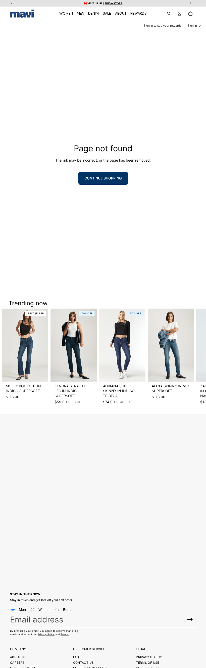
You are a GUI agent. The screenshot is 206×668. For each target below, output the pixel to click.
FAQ (76, 657)
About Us (18, 657)
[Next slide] (191, 358)
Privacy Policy (46, 634)
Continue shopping (103, 178)
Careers (17, 662)
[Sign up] (190, 619)
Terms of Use (147, 662)
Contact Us (83, 662)
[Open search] (168, 13)
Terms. (65, 634)
